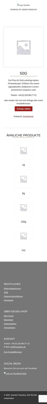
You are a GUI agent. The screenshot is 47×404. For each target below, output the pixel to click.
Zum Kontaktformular (13, 352)
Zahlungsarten (10, 324)
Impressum (8, 300)
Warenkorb (8, 320)
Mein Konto (9, 316)
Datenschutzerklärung (13, 296)
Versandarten (9, 328)
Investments (28, 116)
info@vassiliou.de (18, 347)
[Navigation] (5, 16)
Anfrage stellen (23, 109)
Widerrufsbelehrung (12, 289)
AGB (6, 292)
